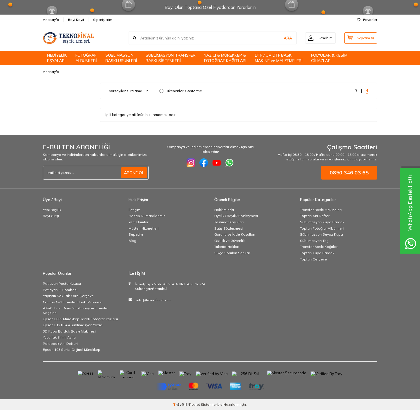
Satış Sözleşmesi (228, 228)
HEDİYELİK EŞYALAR (57, 58)
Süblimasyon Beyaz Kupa (321, 234)
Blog (132, 240)
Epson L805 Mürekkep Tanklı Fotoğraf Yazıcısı (80, 319)
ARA (288, 38)
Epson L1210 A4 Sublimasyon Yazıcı (73, 325)
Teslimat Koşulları (229, 222)
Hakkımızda (224, 210)
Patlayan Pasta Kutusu (62, 283)
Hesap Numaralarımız (147, 216)
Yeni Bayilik (52, 210)
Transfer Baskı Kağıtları (319, 246)
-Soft (179, 404)
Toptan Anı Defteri (315, 216)
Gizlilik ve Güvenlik (229, 240)
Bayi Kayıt (76, 19)
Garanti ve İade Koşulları (234, 234)
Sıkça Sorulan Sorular (232, 253)
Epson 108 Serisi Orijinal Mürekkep (71, 349)
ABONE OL (134, 172)
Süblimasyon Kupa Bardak (322, 222)
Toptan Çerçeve (313, 259)
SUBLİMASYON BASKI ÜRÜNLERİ (121, 58)
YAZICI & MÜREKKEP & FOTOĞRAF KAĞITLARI (225, 58)
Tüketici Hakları (226, 246)
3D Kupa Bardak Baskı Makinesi (69, 331)
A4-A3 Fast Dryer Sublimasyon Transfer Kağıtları (76, 310)
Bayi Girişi (51, 216)
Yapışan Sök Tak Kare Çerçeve (68, 296)
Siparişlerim (102, 19)
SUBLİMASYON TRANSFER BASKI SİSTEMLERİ (170, 58)
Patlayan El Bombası (60, 290)
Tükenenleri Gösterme (183, 91)
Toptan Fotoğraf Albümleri (322, 228)
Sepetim (136, 234)
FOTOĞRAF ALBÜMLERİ (86, 58)
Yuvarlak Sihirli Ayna (59, 337)
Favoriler (370, 19)
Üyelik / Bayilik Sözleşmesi (236, 216)
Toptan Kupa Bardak (317, 253)
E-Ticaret (192, 404)
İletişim (134, 210)
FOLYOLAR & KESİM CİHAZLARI (329, 58)
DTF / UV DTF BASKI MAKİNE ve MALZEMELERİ (279, 58)
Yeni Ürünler (138, 222)
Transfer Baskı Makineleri (321, 210)
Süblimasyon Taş (314, 240)
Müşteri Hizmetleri (144, 228)
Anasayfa (51, 19)
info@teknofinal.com (153, 300)
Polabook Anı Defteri (60, 343)
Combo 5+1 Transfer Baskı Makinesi (72, 302)
